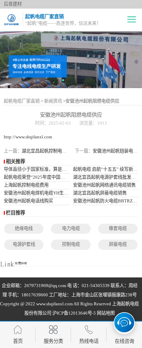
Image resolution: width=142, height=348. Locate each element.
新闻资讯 (53, 101)
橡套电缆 (118, 228)
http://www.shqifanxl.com (28, 136)
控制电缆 (71, 244)
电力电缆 (71, 228)
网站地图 (106, 313)
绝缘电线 (24, 228)
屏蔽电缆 (118, 244)
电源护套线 (24, 244)
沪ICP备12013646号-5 (74, 313)
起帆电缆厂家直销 (22, 101)
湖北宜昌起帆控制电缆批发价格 (53, 151)
